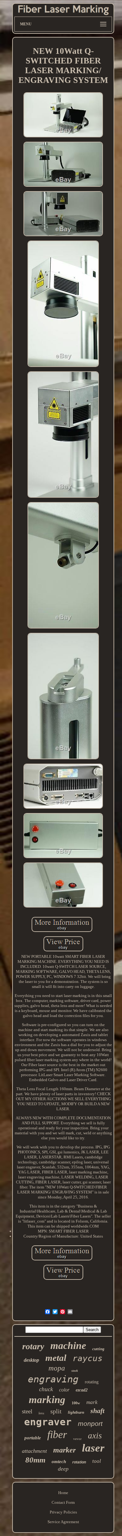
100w (76, 1403)
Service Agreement (63, 1521)
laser (93, 1448)
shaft (97, 1411)
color (64, 1389)
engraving (53, 1379)
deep (63, 1469)
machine (68, 1345)
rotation (79, 1462)
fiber (57, 1434)
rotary (33, 1346)
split (56, 1411)
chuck (46, 1389)
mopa (56, 1368)
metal (55, 1358)
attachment (34, 1451)
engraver (48, 1421)
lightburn (76, 1412)
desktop (31, 1360)
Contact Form (63, 1502)
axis (95, 1435)
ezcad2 (82, 1390)
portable (32, 1437)
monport (90, 1423)
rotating (92, 1382)
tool (96, 1461)
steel (27, 1411)
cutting (98, 1348)
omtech (59, 1461)
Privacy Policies (63, 1512)
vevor (77, 1439)
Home (63, 1492)
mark (92, 1402)
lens (41, 1413)
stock (74, 1370)
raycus (88, 1358)
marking (47, 1399)
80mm (35, 1460)
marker (64, 1450)
